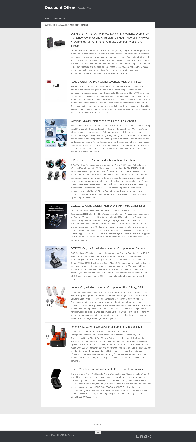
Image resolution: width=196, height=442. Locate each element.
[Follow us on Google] (141, 436)
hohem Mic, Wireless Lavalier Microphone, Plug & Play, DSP (107, 287)
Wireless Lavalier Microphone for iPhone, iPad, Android (104, 120)
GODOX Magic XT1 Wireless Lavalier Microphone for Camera (108, 248)
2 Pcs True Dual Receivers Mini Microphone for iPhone (103, 160)
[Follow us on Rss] (137, 436)
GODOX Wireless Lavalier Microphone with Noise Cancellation (108, 205)
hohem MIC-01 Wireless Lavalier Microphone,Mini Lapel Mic (106, 326)
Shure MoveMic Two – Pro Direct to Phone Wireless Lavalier (107, 369)
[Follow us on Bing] (145, 436)
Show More (98, 424)
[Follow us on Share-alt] (149, 436)
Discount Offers (60, 7)
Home (47, 19)
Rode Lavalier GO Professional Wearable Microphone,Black (106, 81)
